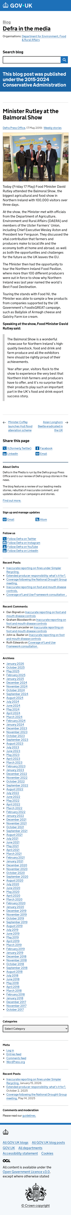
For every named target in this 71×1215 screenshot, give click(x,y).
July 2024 (12, 701)
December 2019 (16, 910)
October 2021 (15, 827)
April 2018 (12, 986)
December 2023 (16, 728)
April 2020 (13, 895)
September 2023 (17, 739)
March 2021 (14, 853)
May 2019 (12, 937)
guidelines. (29, 1115)
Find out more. (12, 500)
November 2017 (16, 1005)
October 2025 (15, 667)
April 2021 (12, 850)
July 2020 (12, 884)
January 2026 (15, 663)
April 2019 (12, 941)
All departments (30, 1148)
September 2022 (17, 785)
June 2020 (13, 888)
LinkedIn (12, 453)
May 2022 (12, 800)
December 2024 (16, 682)
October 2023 (15, 736)
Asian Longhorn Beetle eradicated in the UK (50, 426)
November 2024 (16, 686)
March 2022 (14, 808)
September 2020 (17, 876)
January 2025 (15, 678)
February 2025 (15, 675)
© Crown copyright (35, 1205)
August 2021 (14, 834)
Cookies (47, 1153)
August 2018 (14, 971)
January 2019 (14, 952)
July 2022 (12, 793)
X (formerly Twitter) (19, 448)
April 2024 (13, 713)
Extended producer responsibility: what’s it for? (35, 575)
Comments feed (16, 1058)
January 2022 (15, 815)
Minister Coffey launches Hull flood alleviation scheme (20, 426)
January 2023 (15, 770)
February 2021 (15, 857)
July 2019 (12, 929)
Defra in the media (27, 28)
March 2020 (14, 899)
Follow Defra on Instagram (23, 542)
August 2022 (14, 789)
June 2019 (12, 933)
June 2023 (13, 751)
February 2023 (15, 766)
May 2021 (12, 846)
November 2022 (16, 777)
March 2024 (14, 717)
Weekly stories (53, 128)
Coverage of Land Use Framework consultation (36, 594)
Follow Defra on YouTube (22, 546)
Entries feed (13, 1054)
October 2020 (15, 872)
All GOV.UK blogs (15, 1142)
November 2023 (16, 732)
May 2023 (12, 755)
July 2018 (12, 975)
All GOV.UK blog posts (48, 1142)
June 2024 (13, 705)
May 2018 (12, 983)
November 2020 (16, 869)
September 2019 (16, 922)
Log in (10, 1050)
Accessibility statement (20, 1153)
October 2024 (15, 690)
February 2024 (15, 720)
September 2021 (16, 831)
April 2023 (13, 758)
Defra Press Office (14, 128)
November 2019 (16, 914)
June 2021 (12, 842)
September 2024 (17, 694)
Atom (43, 519)
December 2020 (16, 865)
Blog (7, 22)
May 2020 (12, 891)
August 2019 (14, 926)
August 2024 (14, 697)
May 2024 (12, 709)
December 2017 (16, 1002)
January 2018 (14, 998)
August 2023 (14, 743)
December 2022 (16, 773)
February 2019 (15, 949)
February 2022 (15, 812)
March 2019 (14, 945)
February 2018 (15, 994)
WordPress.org (15, 1062)
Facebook (46, 448)
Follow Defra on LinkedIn (22, 550)
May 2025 (12, 671)
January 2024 (15, 724)
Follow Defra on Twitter (21, 538)
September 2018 (16, 968)
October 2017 (15, 1009)
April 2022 (13, 804)
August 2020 (14, 880)
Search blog (13, 52)
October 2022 (15, 781)
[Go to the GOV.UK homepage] (17, 5)
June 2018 (12, 979)
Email (43, 453)
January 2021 (14, 861)
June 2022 (13, 796)
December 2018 (16, 956)
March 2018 (14, 990)
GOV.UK (9, 1148)
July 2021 (12, 838)
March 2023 (14, 762)
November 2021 (16, 823)
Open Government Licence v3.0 (26, 1172)
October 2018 (15, 964)
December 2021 (16, 819)
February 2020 (15, 903)
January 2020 (15, 907)
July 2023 (12, 747)
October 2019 (15, 918)
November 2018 (16, 960)
